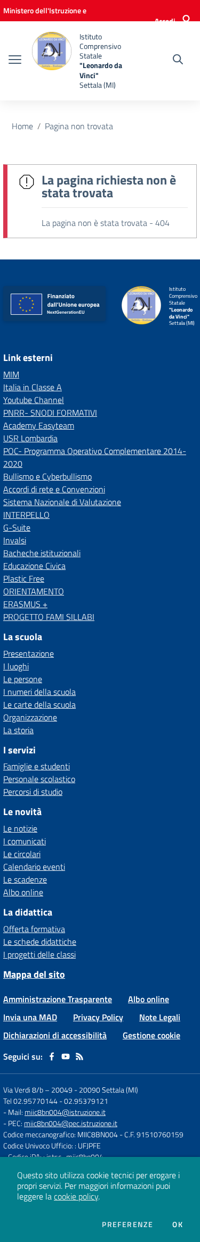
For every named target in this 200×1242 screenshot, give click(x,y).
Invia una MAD (30, 1017)
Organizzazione (30, 717)
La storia (18, 730)
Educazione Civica (34, 565)
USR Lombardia (30, 438)
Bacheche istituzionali (42, 553)
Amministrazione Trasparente (57, 999)
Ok (177, 1224)
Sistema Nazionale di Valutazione (62, 502)
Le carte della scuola (39, 704)
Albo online (23, 892)
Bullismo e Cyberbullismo (47, 476)
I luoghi (16, 666)
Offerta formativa (34, 928)
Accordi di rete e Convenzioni (54, 489)
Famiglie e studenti (36, 766)
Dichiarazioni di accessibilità (55, 1035)
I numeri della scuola (39, 691)
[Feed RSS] (79, 1056)
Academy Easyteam (38, 425)
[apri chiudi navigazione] (15, 60)
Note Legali (159, 1017)
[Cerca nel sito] (178, 61)
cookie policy (76, 1196)
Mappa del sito (34, 974)
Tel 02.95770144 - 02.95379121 (55, 1100)
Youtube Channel (33, 399)
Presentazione (28, 653)
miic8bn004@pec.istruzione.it (70, 1123)
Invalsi (14, 540)
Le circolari (22, 853)
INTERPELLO (26, 514)
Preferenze (127, 1224)
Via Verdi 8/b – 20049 (38, 1089)
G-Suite (16, 527)
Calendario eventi (34, 866)
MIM (11, 374)
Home (22, 126)
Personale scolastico (39, 779)
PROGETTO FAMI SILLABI (48, 616)
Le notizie (20, 828)
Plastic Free (23, 578)
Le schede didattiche (39, 941)
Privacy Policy (98, 1017)
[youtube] (65, 1056)
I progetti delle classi (39, 954)
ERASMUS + (25, 604)
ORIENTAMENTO (33, 591)
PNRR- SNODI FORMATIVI (50, 412)
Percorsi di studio (32, 791)
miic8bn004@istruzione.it (65, 1112)
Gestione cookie (151, 1035)
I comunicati (24, 841)
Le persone (22, 679)
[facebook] (52, 1056)
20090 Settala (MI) (108, 1089)
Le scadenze (25, 879)
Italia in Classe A (32, 387)
